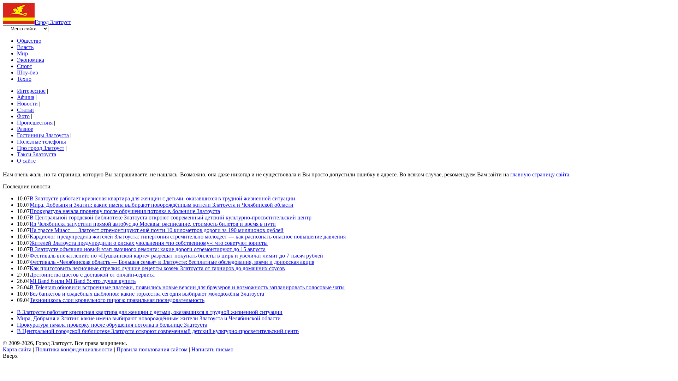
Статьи (25, 110)
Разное (25, 129)
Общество (29, 41)
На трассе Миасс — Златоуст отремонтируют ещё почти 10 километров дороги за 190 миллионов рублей (157, 230)
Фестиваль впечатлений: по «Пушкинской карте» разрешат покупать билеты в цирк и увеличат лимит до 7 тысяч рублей (176, 256)
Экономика (30, 60)
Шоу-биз (27, 72)
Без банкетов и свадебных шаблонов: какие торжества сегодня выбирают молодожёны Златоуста (147, 294)
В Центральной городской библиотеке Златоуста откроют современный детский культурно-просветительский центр (170, 217)
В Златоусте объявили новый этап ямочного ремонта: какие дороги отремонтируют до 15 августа (148, 249)
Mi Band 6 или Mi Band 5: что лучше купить (83, 281)
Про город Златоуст (40, 148)
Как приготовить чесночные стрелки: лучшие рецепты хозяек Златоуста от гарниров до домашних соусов (157, 268)
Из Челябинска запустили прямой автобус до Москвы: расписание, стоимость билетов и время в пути (153, 224)
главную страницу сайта (539, 174)
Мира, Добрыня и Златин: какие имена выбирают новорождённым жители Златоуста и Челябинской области (161, 205)
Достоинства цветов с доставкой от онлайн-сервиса (92, 275)
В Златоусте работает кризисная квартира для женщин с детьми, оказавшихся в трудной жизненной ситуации (162, 198)
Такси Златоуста (36, 154)
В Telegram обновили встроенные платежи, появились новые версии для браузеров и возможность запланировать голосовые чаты (187, 287)
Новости (27, 104)
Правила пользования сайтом (152, 349)
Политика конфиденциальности (74, 349)
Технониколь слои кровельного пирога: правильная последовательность (117, 300)
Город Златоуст (53, 22)
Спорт (24, 66)
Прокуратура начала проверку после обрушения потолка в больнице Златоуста (125, 211)
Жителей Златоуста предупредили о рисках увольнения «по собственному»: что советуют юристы (149, 243)
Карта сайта (17, 349)
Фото (23, 116)
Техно (24, 79)
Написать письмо (212, 349)
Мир (22, 53)
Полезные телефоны (41, 142)
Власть (25, 47)
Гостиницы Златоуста (43, 135)
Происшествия (35, 123)
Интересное (31, 91)
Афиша (25, 97)
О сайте (26, 161)
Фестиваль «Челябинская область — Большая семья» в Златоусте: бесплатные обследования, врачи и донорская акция (172, 262)
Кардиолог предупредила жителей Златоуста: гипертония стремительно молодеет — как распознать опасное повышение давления (188, 237)
